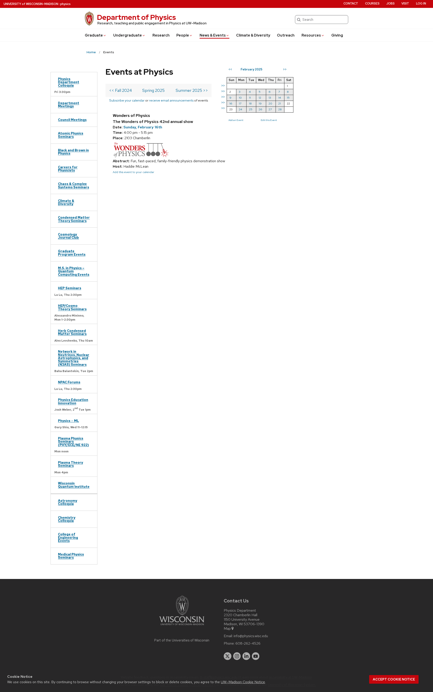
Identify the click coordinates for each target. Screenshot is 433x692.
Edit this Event (269, 120)
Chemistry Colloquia (66, 519)
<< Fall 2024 (120, 90)
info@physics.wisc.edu (251, 636)
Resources (311, 35)
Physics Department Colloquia (68, 82)
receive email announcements (171, 100)
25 (250, 109)
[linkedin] (246, 656)
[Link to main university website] (181, 626)
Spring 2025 (153, 90)
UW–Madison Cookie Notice (243, 682)
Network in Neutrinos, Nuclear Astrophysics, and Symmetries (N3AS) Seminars (73, 358)
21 (279, 103)
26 (260, 109)
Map (227, 628)
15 (288, 98)
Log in (421, 3)
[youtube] (256, 656)
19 (260, 103)
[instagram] (237, 656)
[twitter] (227, 656)
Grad (94, 35)
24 (240, 109)
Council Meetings (72, 120)
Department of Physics (136, 17)
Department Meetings (68, 104)
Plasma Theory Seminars (70, 464)
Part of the (181, 640)
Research (161, 35)
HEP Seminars (69, 288)
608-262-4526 (247, 643)
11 (249, 98)
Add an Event (235, 120)
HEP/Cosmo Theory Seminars (72, 307)
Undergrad (127, 35)
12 (260, 98)
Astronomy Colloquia (67, 502)
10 (240, 98)
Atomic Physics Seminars (70, 135)
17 (240, 103)
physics (65, 4)
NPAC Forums (69, 382)
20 (270, 103)
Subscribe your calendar (127, 100)
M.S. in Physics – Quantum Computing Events (73, 271)
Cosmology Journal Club (68, 236)
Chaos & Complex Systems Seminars (73, 185)
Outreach (286, 35)
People (182, 35)
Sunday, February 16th (142, 127)
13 (270, 98)
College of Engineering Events (68, 537)
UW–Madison (31, 4)
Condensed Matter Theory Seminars (74, 219)
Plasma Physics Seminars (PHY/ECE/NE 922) (73, 441)
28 (280, 109)
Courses (372, 3)
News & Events (213, 35)
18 (250, 103)
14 (280, 98)
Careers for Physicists (68, 168)
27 (270, 109)
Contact (350, 3)
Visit (405, 3)
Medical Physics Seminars (71, 556)
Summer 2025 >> (192, 90)
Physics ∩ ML (68, 421)
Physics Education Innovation (73, 401)
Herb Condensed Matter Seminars (72, 332)
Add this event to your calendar (133, 172)
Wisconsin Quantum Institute (74, 484)
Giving (337, 35)
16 (231, 103)
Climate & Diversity (253, 35)
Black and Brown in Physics (73, 151)
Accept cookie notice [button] (394, 679)
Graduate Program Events (71, 252)
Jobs (390, 3)
